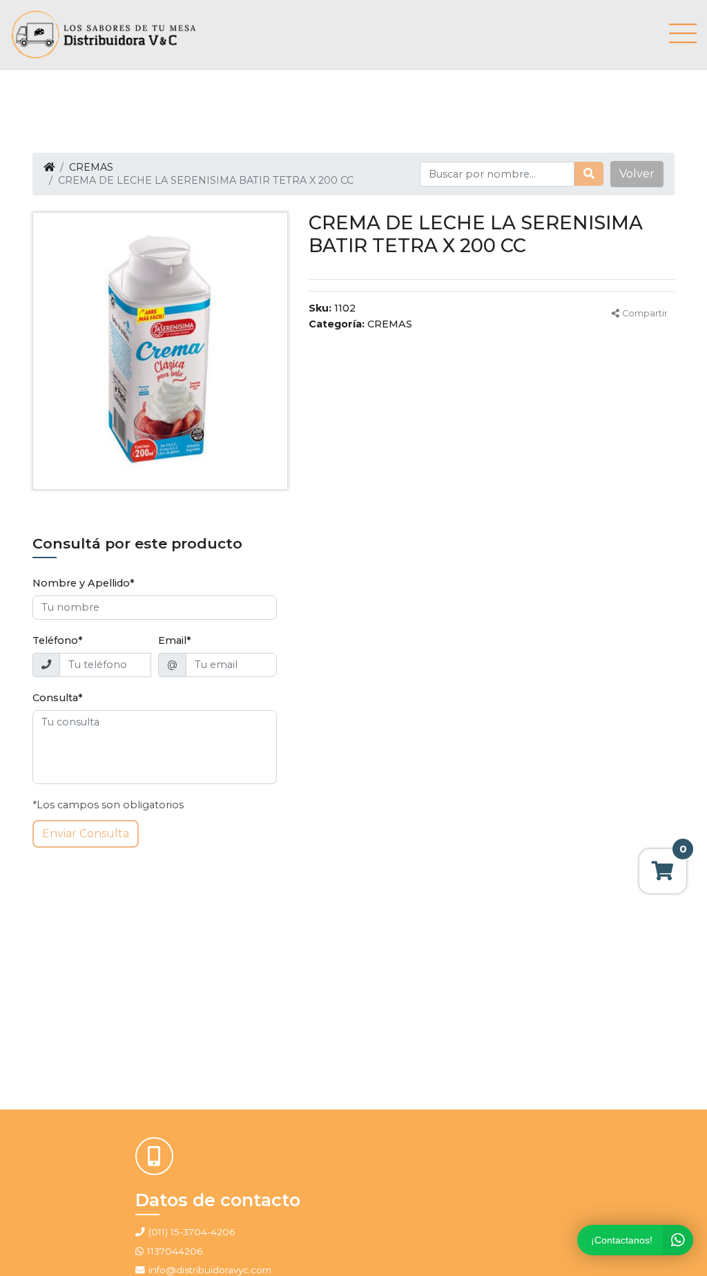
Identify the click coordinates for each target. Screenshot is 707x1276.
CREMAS (91, 167)
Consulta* (57, 698)
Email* (174, 640)
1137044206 (174, 1251)
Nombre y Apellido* (83, 583)
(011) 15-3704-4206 (191, 1231)
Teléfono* (57, 640)
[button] (637, 174)
